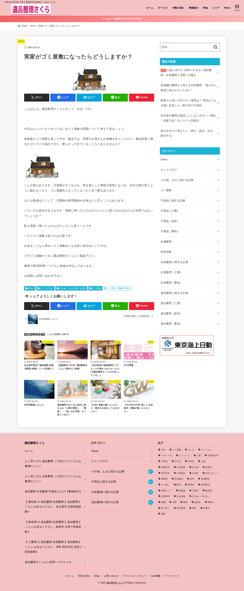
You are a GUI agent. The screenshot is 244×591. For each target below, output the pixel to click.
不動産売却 (212, 455)
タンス (191, 450)
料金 (205, 7)
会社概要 (156, 576)
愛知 (178, 484)
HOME (24, 26)
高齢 (163, 514)
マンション (206, 450)
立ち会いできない (201, 496)
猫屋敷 (208, 490)
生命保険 (180, 496)
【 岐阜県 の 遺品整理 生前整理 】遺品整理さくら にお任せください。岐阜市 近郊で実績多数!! (53, 527)
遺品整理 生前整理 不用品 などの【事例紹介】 (53, 491)
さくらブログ (46, 288)
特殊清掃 (166, 251)
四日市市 (165, 473)
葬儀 (163, 502)
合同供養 (180, 467)
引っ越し (165, 484)
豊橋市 (211, 502)
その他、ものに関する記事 (72, 288)
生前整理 (165, 496)
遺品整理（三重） (172, 303)
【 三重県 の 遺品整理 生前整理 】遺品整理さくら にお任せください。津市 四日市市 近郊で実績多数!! (53, 547)
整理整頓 (126, 288)
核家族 (182, 490)
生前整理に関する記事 (174, 262)
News (227, 7)
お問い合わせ (111, 576)
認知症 (197, 502)
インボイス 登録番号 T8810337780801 (122, 18)
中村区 (191, 461)
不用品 (164, 461)
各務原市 (165, 467)
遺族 (194, 508)
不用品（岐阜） (170, 221)
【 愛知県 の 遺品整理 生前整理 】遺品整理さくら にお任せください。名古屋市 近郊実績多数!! (53, 506)
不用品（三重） (170, 210)
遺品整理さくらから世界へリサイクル (48, 562)
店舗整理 (166, 241)
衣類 (174, 502)
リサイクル (166, 455)
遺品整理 (180, 508)
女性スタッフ (211, 473)
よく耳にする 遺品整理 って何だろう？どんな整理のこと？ (53, 464)
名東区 (208, 467)
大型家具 (180, 473)
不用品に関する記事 (173, 200)
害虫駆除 (178, 479)
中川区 (177, 461)
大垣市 (195, 473)
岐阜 (192, 479)
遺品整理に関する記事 (174, 293)
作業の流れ (178, 7)
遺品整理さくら (114, 582)
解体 (185, 502)
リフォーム (184, 455)
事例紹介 (194, 7)
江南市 (195, 490)
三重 (198, 455)
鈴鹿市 (206, 508)
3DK (163, 450)
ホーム (150, 7)
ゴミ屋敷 (96, 288)
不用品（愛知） (170, 231)
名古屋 (195, 467)
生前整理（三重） (172, 272)
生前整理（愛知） (172, 282)
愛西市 (191, 484)
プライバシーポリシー (135, 576)
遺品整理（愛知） (172, 323)
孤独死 (164, 479)
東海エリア (166, 490)
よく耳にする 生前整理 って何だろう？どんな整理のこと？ (53, 479)
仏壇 (203, 461)
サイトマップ (172, 576)
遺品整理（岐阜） (172, 313)
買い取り (165, 508)
